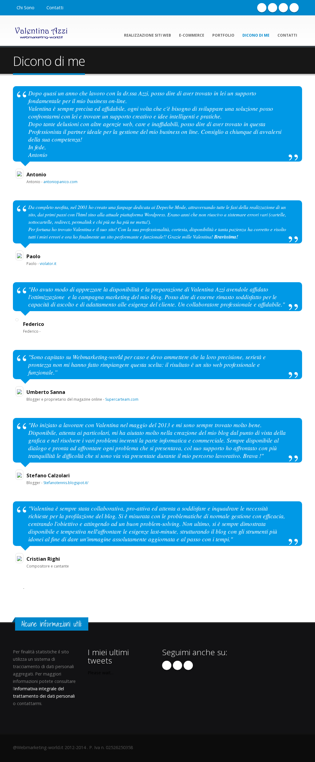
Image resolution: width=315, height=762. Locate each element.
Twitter (272, 7)
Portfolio (223, 35)
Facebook (261, 7)
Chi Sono (25, 7)
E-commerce (191, 35)
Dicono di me (255, 35)
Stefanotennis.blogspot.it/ (65, 482)
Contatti (54, 7)
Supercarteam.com (121, 399)
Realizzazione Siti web (147, 35)
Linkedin (294, 7)
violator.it (48, 263)
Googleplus (283, 7)
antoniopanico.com (60, 181)
